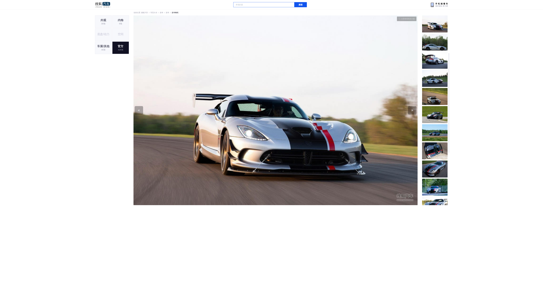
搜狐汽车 (102, 5)
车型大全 (153, 13)
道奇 (161, 13)
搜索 (301, 5)
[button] (204, 110)
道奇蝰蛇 (175, 13)
